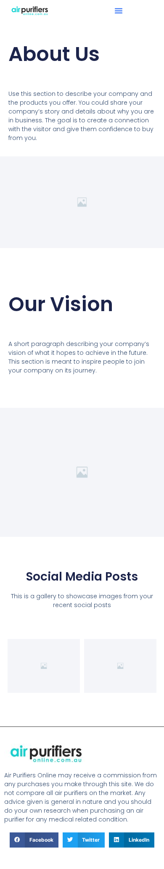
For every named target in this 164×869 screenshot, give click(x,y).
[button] (118, 10)
